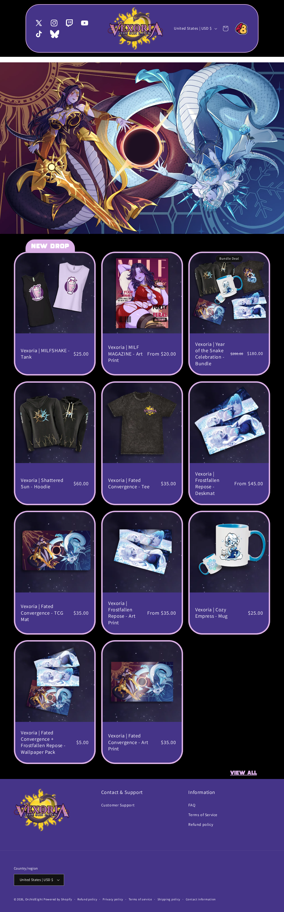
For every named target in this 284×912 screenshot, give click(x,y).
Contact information (201, 899)
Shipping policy (169, 899)
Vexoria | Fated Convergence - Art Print (128, 742)
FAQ (191, 805)
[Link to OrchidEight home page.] (241, 28)
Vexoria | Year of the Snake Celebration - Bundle (210, 354)
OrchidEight (34, 899)
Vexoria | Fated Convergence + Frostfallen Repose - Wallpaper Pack (43, 742)
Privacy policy (113, 899)
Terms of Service (202, 814)
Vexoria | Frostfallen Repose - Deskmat (207, 483)
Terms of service (140, 899)
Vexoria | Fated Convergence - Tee (128, 483)
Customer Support (118, 805)
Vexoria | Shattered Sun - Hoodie (42, 483)
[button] (225, 28)
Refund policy (200, 824)
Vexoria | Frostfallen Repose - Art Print (121, 612)
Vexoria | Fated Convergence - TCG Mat (42, 612)
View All (243, 773)
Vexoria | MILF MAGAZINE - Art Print (125, 354)
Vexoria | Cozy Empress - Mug (211, 612)
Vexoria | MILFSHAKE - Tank (45, 353)
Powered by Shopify (58, 899)
